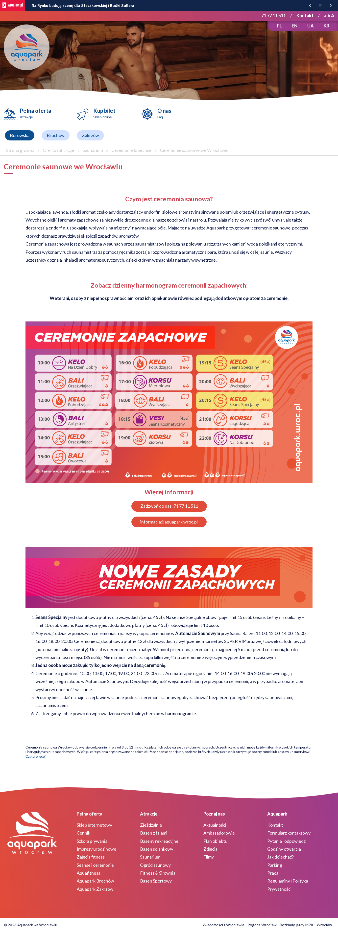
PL (279, 25)
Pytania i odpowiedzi (287, 841)
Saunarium (93, 150)
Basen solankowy (156, 849)
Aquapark (277, 814)
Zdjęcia (210, 849)
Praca (272, 873)
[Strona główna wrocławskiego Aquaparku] (26, 47)
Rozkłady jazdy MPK (297, 925)
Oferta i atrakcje (58, 150)
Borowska (19, 135)
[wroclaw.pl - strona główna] (12, 5)
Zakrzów (90, 135)
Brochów (56, 135)
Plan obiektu (215, 841)
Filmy (208, 857)
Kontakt (305, 15)
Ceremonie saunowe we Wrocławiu (194, 150)
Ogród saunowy (155, 865)
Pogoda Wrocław (261, 925)
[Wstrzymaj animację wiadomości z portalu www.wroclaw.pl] (320, 5)
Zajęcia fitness (91, 857)
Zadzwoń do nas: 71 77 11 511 (169, 506)
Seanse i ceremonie (95, 865)
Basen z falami (153, 833)
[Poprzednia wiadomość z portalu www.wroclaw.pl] (310, 5)
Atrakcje (148, 814)
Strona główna (20, 150)
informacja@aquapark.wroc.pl (169, 521)
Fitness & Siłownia (157, 873)
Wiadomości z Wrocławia (223, 925)
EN (294, 25)
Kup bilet (104, 113)
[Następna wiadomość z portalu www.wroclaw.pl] (331, 5)
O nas (164, 113)
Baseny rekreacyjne (159, 841)
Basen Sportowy (156, 881)
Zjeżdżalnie (151, 825)
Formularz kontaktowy (289, 833)
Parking (274, 865)
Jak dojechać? (280, 857)
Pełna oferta (35, 113)
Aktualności (214, 825)
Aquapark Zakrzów (95, 889)
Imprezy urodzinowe (96, 849)
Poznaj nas (214, 814)
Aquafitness (88, 873)
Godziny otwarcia (284, 849)
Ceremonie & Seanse (131, 150)
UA (310, 25)
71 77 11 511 (273, 15)
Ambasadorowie (219, 833)
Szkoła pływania (92, 841)
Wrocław (324, 925)
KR (326, 25)
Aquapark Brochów (95, 881)
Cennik (83, 833)
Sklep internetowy (94, 825)
